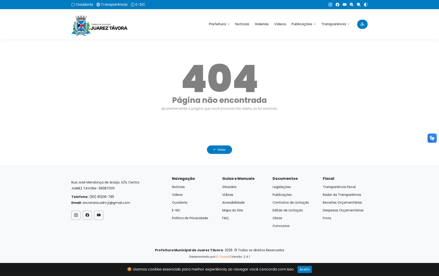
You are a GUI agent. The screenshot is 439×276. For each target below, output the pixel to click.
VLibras (227, 194)
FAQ (225, 218)
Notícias (242, 24)
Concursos (281, 225)
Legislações (282, 187)
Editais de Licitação (288, 210)
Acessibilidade (233, 202)
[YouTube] (342, 4)
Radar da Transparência (342, 194)
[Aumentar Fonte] (349, 4)
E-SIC (140, 4)
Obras (277, 218)
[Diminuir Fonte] (357, 4)
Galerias (262, 24)
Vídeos (280, 24)
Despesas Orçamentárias (343, 210)
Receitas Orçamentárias (342, 202)
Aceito (305, 269)
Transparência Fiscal (339, 187)
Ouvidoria (84, 4)
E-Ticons (222, 256)
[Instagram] (328, 4)
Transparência (114, 4)
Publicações (282, 194)
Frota (327, 218)
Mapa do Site (232, 210)
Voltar (221, 149)
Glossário (229, 187)
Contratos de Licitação (291, 202)
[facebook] (335, 4)
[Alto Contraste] (364, 4)
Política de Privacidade (190, 218)
